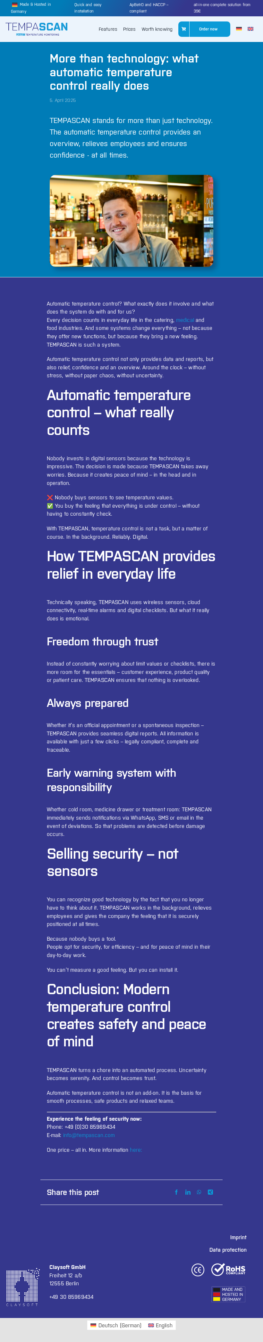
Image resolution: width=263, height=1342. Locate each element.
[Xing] (210, 1192)
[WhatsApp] (199, 1192)
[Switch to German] (239, 29)
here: (136, 1150)
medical (185, 320)
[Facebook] (176, 1192)
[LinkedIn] (188, 1192)
